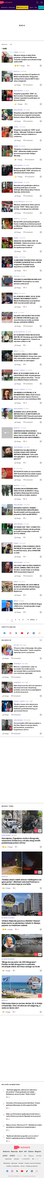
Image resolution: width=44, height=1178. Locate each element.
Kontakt (21, 1163)
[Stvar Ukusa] (35, 1159)
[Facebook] (4, 633)
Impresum (14, 1163)
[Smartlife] (8, 1159)
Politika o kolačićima (12, 1166)
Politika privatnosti (32, 1166)
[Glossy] (31, 1155)
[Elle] (19, 1155)
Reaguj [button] (19, 85)
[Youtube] (22, 633)
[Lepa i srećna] (38, 1155)
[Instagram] (10, 633)
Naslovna (4, 44)
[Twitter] (16, 633)
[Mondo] (6, 2)
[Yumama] (25, 1159)
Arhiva (32, 619)
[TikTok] (28, 633)
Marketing (6, 1163)
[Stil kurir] (25, 1155)
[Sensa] (16, 1159)
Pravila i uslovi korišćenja (33, 1163)
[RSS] (39, 633)
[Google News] (34, 633)
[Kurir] (5, 1155)
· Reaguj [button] (22, 65)
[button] (28, 65)
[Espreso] (12, 1155)
